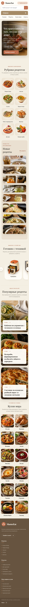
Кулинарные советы (7, 571)
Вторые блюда (6, 545)
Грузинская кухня (6, 593)
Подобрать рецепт (8, 535)
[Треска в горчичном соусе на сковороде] (14, 222)
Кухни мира (18, 17)
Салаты (4, 552)
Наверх (4, 602)
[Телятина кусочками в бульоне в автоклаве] (14, 163)
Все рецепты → (23, 151)
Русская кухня (6, 583)
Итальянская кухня (7, 586)
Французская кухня (7, 588)
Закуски (4, 550)
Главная (4, 17)
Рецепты (11, 17)
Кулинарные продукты (7, 573)
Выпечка (4, 554)
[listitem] (13, 269)
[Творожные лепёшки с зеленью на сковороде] (14, 211)
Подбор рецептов (22, 3)
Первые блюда (6, 547)
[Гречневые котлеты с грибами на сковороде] (14, 233)
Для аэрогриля (6, 567)
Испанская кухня (6, 590)
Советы (26, 17)
